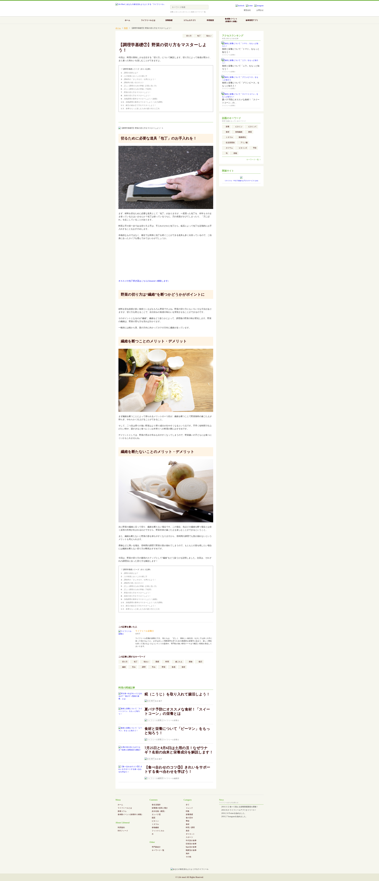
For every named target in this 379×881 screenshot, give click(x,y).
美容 (187, 831)
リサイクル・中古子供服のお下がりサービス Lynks (241, 180)
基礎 (157, 662)
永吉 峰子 (158, 701)
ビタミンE (243, 148)
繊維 (124, 667)
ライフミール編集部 (171, 778)
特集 (187, 811)
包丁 (199, 36)
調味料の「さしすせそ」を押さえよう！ (140, 79)
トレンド (189, 808)
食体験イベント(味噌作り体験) (130, 814)
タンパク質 (156, 814)
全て (187, 805)
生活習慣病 (230, 143)
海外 (187, 853)
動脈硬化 (242, 137)
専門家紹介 (156, 847)
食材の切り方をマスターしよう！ (137, 96)
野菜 (163, 667)
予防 (254, 148)
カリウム (229, 148)
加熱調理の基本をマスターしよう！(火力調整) (144, 102)
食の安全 (189, 818)
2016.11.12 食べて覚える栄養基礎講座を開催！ (239, 807)
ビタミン (238, 127)
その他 (188, 857)
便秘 (235, 153)
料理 (126, 28)
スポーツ (189, 837)
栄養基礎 (189, 814)
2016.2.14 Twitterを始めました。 (233, 813)
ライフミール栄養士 (144, 631)
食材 (192, 12)
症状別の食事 (191, 844)
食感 (173, 667)
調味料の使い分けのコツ (134, 82)
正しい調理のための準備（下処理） (138, 89)
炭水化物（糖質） (159, 811)
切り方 (189, 36)
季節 (187, 821)
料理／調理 (190, 827)
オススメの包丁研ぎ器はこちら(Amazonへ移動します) (143, 281)
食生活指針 (156, 805)
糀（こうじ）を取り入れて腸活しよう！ (177, 694)
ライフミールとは (125, 808)
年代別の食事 (191, 840)
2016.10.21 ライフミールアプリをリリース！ (238, 810)
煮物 (190, 662)
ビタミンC (177, 12)
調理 (144, 667)
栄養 (171, 12)
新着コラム (122, 811)
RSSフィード (123, 831)
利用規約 (121, 827)
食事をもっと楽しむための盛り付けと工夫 (143, 109)
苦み (134, 667)
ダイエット (186, 12)
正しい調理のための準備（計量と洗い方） (141, 86)
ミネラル (229, 137)
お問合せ (260, 10)
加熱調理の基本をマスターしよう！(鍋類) (140, 99)
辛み (153, 667)
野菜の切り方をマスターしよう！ (137, 92)
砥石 (200, 662)
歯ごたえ (178, 662)
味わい (209, 36)
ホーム (118, 28)
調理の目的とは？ (131, 73)
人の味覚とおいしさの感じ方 (135, 76)
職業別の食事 (191, 850)
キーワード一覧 (200, 12)
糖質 (250, 132)
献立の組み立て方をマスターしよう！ (141, 105)
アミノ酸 (244, 143)
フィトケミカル (158, 831)
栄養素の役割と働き (160, 808)
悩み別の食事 (191, 847)
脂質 (153, 818)
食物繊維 (238, 132)
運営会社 (247, 10)
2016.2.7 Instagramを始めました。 (234, 816)
